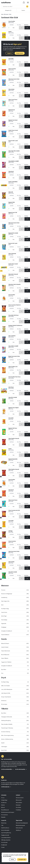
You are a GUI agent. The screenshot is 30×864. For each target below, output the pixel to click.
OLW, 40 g (10, 224)
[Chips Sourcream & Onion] (4, 82)
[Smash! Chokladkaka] (4, 185)
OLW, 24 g (10, 111)
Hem (2, 14)
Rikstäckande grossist (20, 825)
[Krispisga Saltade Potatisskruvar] (4, 329)
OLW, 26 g (10, 213)
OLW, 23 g (10, 408)
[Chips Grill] (4, 195)
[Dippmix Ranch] (4, 113)
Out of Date (18, 807)
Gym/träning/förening (6, 832)
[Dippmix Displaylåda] (4, 462)
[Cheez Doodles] (4, 25)
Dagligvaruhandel (5, 835)
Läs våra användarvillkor (6, 769)
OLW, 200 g (11, 316)
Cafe (2, 825)
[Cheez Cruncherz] (4, 72)
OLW (10, 14)
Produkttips (18, 809)
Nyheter (3, 805)
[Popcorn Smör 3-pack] (4, 144)
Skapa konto (19, 53)
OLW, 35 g (10, 295)
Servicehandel (4, 842)
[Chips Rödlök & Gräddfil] (4, 164)
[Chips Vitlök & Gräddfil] (4, 349)
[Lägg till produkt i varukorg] (27, 27)
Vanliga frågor (4, 800)
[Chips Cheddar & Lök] (4, 370)
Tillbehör (4, 709)
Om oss (2, 797)
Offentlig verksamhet (5, 840)
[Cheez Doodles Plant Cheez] (4, 380)
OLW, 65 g (10, 521)
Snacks (4, 639)
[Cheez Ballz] (4, 62)
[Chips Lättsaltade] (4, 257)
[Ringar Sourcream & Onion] (4, 359)
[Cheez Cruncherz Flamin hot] (4, 308)
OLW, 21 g (10, 203)
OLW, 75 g (10, 480)
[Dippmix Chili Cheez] (4, 431)
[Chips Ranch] (4, 175)
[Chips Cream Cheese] (4, 103)
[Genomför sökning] (27, 6)
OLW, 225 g (11, 22)
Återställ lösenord (5, 809)
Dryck (3, 678)
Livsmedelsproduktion (6, 837)
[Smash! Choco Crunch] (4, 133)
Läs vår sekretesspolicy (20, 769)
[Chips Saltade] (4, 92)
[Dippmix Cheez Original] (4, 411)
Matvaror (5, 586)
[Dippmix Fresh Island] (4, 123)
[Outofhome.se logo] (6, 2)
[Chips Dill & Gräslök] (4, 401)
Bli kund (3, 807)
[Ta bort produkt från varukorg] (21, 27)
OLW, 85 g (10, 357)
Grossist (2, 847)
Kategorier (8, 10)
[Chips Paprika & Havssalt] (4, 442)
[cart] (24, 2)
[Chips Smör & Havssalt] (4, 277)
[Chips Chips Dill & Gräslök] (4, 154)
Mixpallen (3, 817)
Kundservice (3, 802)
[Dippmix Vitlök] (4, 205)
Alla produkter (19, 802)
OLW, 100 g (10, 32)
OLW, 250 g (11, 388)
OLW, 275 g (10, 80)
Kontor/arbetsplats (5, 830)
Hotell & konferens (5, 827)
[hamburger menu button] (28, 2)
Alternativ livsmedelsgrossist (22, 822)
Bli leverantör (19, 800)
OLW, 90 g (10, 131)
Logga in (9, 53)
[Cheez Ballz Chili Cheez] (4, 318)
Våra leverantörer (20, 797)
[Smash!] (4, 35)
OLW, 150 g (10, 183)
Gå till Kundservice (5, 786)
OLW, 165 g (10, 337)
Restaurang (3, 822)
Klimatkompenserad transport (7, 812)
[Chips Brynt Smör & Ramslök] (4, 288)
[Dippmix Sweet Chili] (4, 216)
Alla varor (6, 14)
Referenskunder (19, 827)
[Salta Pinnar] (4, 390)
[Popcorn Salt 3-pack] (4, 247)
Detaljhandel (4, 844)
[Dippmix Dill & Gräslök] (4, 236)
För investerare (4, 814)
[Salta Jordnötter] (4, 339)
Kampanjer (18, 805)
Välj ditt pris (18, 830)
